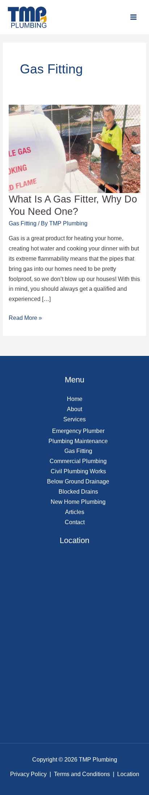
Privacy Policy (28, 774)
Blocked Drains (78, 492)
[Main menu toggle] (133, 17)
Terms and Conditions (82, 774)
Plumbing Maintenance (78, 441)
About (74, 409)
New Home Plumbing (78, 502)
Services (74, 419)
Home (74, 399)
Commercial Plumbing (78, 461)
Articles (74, 512)
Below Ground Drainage (78, 481)
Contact (75, 522)
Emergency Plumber (78, 431)
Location (128, 774)
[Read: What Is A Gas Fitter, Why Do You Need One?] (74, 148)
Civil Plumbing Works (78, 471)
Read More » (25, 317)
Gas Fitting (23, 223)
